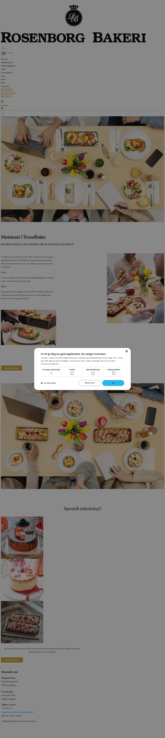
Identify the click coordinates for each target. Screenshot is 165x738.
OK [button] (113, 383)
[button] (48, 383)
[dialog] (82, 369)
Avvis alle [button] (90, 383)
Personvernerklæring (49, 363)
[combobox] (126, 351)
